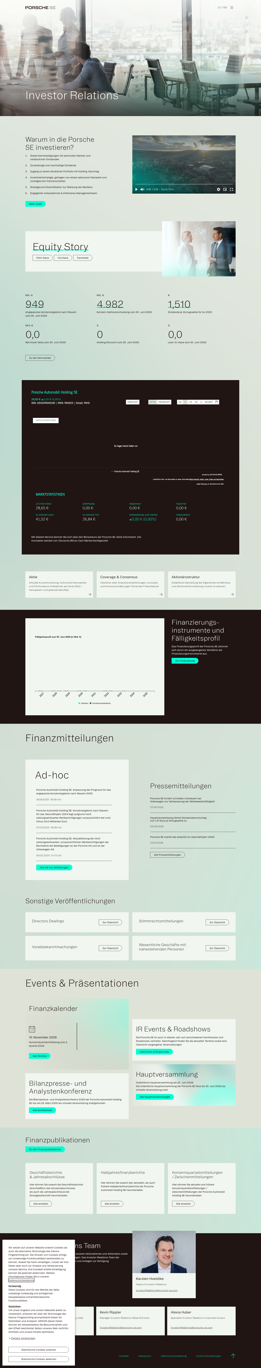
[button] (136, 189)
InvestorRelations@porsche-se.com (157, 1290)
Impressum (144, 1356)
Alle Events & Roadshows (154, 1051)
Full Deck (63, 257)
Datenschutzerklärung (21, 1280)
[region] (184, 164)
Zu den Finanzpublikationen (45, 1149)
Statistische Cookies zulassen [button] (38, 1349)
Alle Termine (40, 1056)
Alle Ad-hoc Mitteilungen (54, 867)
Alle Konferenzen (42, 1110)
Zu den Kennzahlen (40, 358)
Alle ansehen (40, 1203)
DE (219, 7)
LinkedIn (124, 1356)
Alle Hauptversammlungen (155, 1097)
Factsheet (83, 257)
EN (225, 7)
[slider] (184, 184)
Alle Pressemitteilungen (167, 854)
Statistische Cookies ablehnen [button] (38, 1359)
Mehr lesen (35, 204)
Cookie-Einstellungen (208, 1356)
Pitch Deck (42, 257)
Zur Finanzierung (185, 660)
